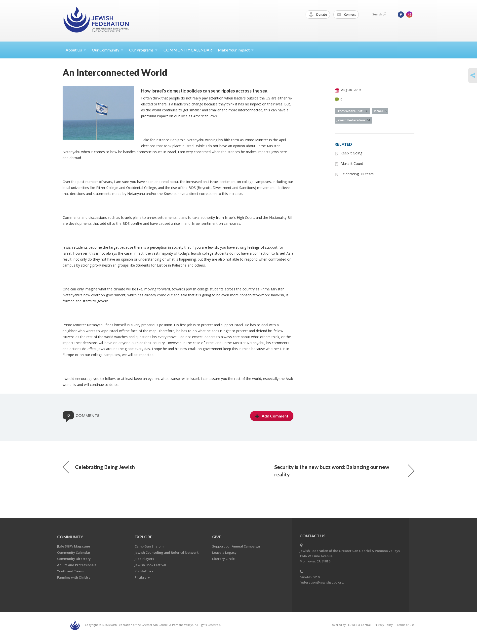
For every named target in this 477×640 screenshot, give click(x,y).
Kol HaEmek (144, 571)
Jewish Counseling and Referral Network (167, 552)
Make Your (234, 49)
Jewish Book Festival (150, 565)
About (74, 49)
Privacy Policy (383, 625)
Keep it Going (351, 153)
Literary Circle (223, 558)
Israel (380, 111)
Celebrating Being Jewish (105, 467)
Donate (321, 14)
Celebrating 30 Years (357, 174)
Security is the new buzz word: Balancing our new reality (331, 470)
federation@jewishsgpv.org (322, 582)
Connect (349, 14)
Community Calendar (73, 552)
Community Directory (74, 558)
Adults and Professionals (76, 565)
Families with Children (74, 577)
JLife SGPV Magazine (73, 546)
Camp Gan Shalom (149, 546)
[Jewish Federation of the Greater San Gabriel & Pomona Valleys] (97, 20)
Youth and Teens (70, 571)
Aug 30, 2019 (350, 90)
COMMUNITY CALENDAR (187, 49)
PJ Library (142, 577)
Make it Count (352, 163)
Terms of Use (405, 625)
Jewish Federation (353, 120)
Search (377, 14)
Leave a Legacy (224, 552)
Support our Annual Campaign (236, 546)
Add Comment (275, 415)
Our (141, 49)
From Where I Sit (352, 111)
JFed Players (144, 558)
